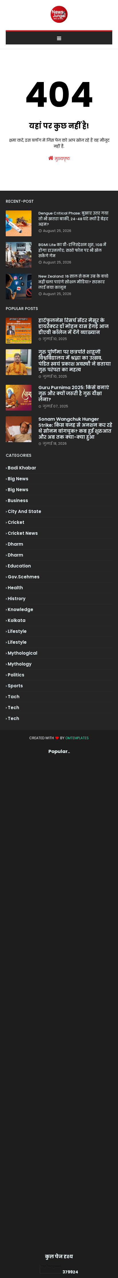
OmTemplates (77, 737)
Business (18, 500)
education (19, 566)
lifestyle (17, 631)
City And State (24, 511)
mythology (20, 664)
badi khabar (22, 468)
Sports (15, 686)
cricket (16, 522)
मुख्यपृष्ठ (62, 158)
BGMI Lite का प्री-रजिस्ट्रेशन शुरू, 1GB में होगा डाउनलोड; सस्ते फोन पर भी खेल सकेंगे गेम (72, 250)
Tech (13, 718)
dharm (15, 544)
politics (16, 675)
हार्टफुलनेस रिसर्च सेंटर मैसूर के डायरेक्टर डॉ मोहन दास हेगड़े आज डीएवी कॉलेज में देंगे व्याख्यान (73, 326)
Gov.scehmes (24, 577)
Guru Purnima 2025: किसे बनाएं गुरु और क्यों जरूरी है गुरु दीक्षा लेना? (73, 394)
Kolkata (16, 620)
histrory (16, 599)
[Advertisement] (59, 1004)
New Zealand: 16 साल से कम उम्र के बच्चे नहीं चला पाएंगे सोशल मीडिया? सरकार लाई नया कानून (73, 282)
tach (13, 697)
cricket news (23, 533)
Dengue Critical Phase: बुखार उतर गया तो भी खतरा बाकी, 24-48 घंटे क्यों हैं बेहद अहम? (73, 218)
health (15, 588)
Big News (18, 490)
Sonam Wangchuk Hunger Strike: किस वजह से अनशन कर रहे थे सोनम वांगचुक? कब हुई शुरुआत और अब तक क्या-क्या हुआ (75, 428)
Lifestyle (17, 642)
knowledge (20, 609)
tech (13, 708)
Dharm (15, 555)
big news (18, 479)
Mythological (22, 653)
